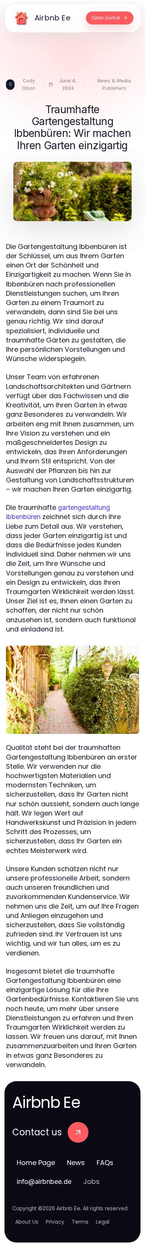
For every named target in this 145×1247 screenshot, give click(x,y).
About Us (26, 1221)
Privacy (55, 1221)
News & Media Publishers (114, 84)
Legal (102, 1221)
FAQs (105, 1162)
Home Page (36, 1162)
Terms (80, 1221)
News (76, 1162)
